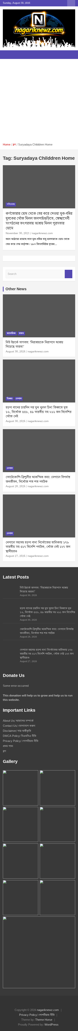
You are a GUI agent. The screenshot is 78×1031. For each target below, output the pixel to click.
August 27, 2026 (15, 556)
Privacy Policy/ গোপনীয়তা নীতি (20, 741)
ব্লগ (4, 751)
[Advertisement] (39, 102)
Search (68, 274)
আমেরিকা (11, 333)
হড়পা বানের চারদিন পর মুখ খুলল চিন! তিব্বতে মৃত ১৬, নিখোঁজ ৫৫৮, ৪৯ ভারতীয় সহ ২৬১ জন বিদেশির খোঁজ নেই (38, 412)
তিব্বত (9, 398)
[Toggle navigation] (7, 54)
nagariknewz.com (42, 233)
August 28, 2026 (15, 486)
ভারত (21, 333)
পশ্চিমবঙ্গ (11, 204)
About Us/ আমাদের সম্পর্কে (18, 721)
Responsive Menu (71, 3)
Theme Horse (43, 1020)
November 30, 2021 (18, 233)
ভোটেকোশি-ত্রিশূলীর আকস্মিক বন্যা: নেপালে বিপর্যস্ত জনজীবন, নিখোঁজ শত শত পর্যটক (38, 479)
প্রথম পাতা (8, 746)
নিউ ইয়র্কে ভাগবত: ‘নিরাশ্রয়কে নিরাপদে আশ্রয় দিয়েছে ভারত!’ (34, 344)
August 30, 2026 (15, 352)
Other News (16, 289)
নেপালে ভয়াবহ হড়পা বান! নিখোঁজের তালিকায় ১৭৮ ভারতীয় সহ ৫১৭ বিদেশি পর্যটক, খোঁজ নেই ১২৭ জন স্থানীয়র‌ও (38, 547)
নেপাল (19, 398)
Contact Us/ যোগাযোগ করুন (19, 726)
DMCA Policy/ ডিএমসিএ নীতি (19, 736)
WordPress (51, 1025)
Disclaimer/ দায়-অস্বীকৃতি (17, 731)
